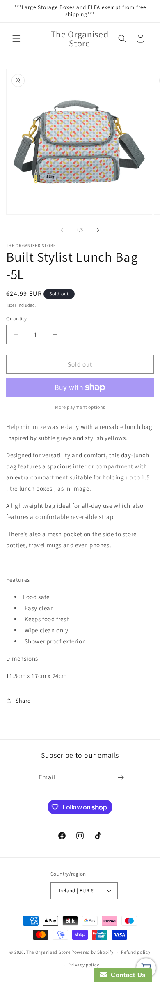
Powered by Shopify (92, 952)
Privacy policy (84, 965)
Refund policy (135, 952)
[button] (16, 39)
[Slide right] (98, 230)
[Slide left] (62, 230)
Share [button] (23, 700)
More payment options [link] (80, 407)
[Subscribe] (121, 777)
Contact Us (126, 974)
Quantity (16, 318)
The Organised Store (48, 952)
